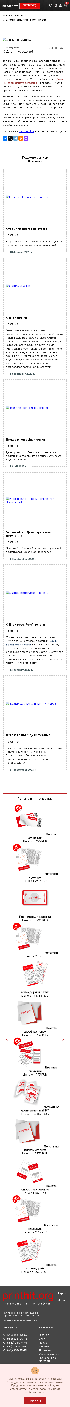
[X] (10, 138)
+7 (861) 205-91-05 (14, 1346)
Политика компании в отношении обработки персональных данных (21, 1314)
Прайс (43, 1342)
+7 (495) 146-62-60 (15, 1334)
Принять (35, 1400)
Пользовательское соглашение (20, 1320)
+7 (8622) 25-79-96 (15, 1342)
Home (6, 15)
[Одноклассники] (20, 138)
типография (26, 131)
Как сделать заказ (50, 1354)
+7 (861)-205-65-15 (15, 1350)
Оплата (44, 1346)
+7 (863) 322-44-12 (15, 1338)
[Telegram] (15, 138)
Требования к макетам (47, 1359)
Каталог (7, 5)
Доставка (45, 1350)
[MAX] (26, 138)
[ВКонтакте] (5, 138)
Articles (19, 15)
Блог (42, 1338)
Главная (44, 1334)
